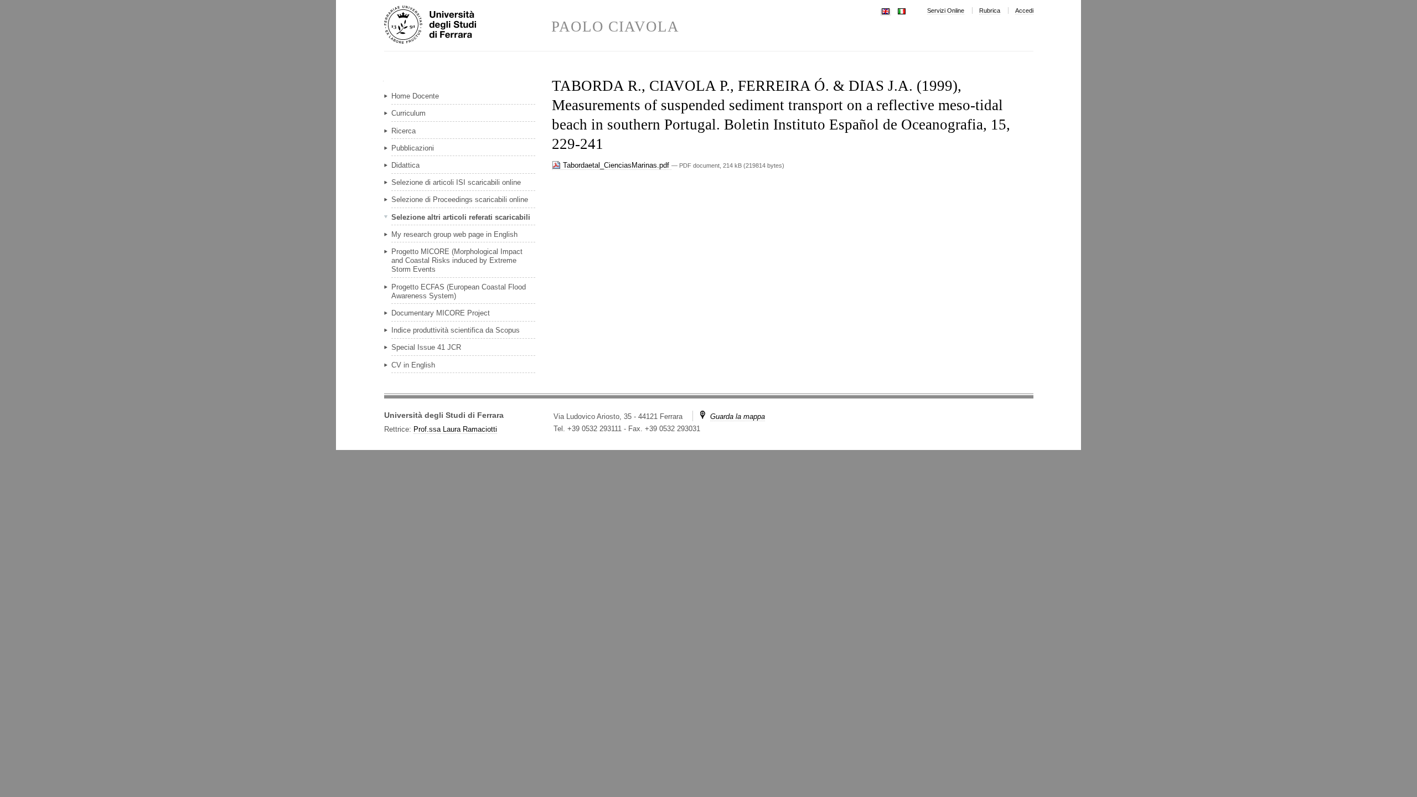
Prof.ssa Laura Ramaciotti (455, 429)
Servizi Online (945, 10)
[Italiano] (902, 10)
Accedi (1024, 10)
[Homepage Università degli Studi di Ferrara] (467, 25)
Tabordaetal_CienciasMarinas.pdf (616, 165)
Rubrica (989, 10)
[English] (885, 10)
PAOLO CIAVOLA (615, 26)
